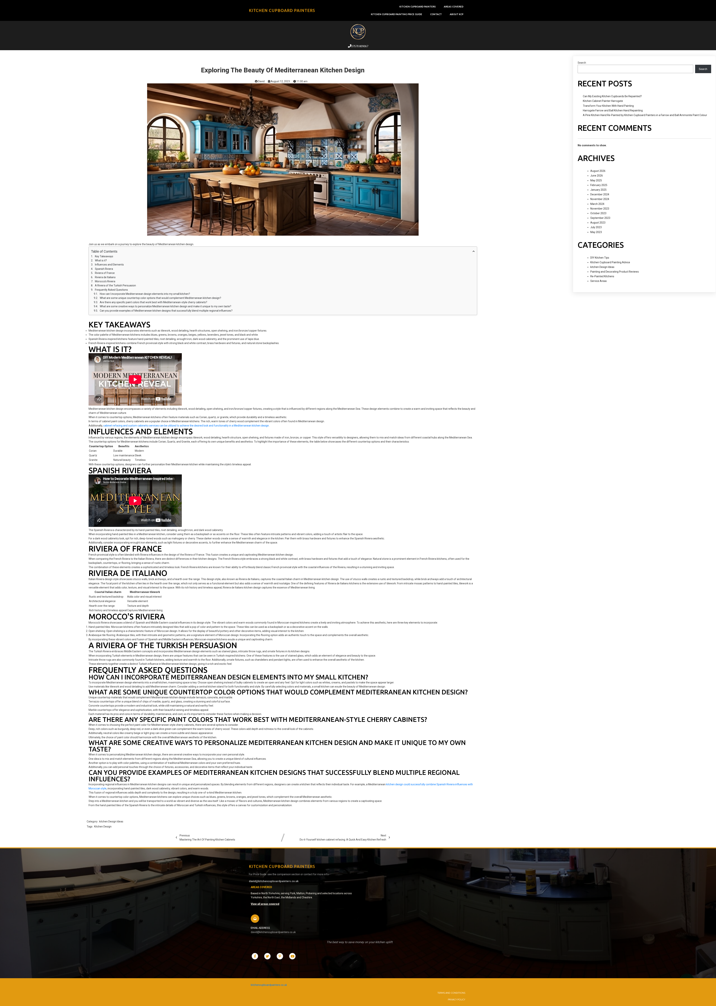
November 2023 (599, 208)
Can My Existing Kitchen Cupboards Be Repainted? (612, 96)
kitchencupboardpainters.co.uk (269, 984)
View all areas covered (265, 903)
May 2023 (596, 232)
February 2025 (598, 185)
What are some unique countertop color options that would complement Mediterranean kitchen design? (160, 297)
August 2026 (597, 170)
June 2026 (596, 175)
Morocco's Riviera (105, 281)
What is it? (101, 260)
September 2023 (600, 217)
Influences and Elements (109, 264)
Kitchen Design (103, 826)
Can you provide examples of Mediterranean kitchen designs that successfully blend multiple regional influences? (166, 310)
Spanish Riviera (104, 268)
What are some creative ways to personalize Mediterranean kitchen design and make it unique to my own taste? (165, 306)
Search (582, 62)
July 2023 (596, 227)
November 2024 (599, 199)
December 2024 (599, 194)
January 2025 (598, 189)
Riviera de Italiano (105, 277)
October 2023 (598, 213)
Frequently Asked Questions (111, 289)
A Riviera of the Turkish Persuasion (115, 285)
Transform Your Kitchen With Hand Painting (608, 105)
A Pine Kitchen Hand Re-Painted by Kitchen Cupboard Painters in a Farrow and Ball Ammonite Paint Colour (645, 115)
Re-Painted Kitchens (602, 276)
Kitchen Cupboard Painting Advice (610, 262)
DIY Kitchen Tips (599, 257)
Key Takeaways (104, 256)
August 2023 (597, 222)
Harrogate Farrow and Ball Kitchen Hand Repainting (613, 110)
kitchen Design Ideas (111, 821)
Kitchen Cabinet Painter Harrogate (603, 100)
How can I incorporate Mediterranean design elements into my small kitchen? (145, 293)
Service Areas (598, 280)
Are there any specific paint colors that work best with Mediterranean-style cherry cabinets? (153, 302)
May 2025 (596, 180)
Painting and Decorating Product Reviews (614, 271)
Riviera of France (105, 272)
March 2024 (597, 203)
